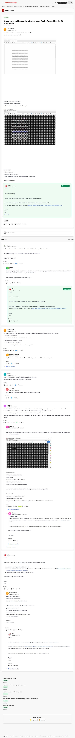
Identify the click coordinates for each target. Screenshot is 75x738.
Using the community (24, 736)
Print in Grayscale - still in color (9, 678)
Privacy (36, 736)
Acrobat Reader (16, 6)
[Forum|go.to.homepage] (11, 3)
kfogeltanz (9, 405)
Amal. (9, 185)
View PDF (6, 220)
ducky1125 (11, 388)
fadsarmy (11, 267)
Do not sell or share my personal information (55, 736)
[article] (37, 254)
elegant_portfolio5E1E (14, 354)
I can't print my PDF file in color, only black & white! (14, 685)
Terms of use (31, 736)
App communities (9, 6)
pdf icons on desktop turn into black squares (12, 691)
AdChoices (68, 736)
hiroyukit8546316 (10, 28)
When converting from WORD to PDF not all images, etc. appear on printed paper (20, 698)
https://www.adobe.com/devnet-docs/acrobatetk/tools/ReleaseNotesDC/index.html (45, 205)
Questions (22, 6)
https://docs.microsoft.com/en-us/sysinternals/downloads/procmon (38, 646)
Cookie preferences (42, 736)
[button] (3, 3)
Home (3, 6)
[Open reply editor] (37, 232)
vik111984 (9, 373)
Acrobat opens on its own (8, 705)
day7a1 (8, 245)
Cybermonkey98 (10, 329)
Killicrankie (11, 426)
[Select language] (55, 3)
